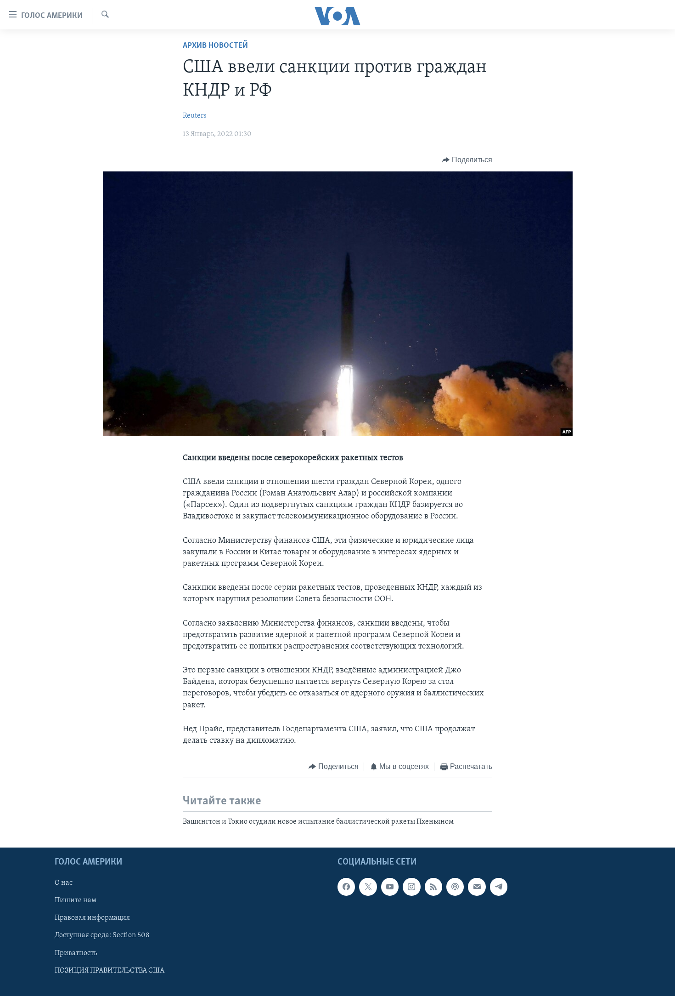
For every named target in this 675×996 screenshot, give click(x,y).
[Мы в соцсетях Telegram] (498, 886)
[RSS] (433, 886)
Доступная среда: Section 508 (102, 935)
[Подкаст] (455, 886)
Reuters (195, 116)
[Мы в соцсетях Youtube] (390, 886)
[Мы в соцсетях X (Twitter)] (368, 886)
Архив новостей (215, 46)
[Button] (467, 160)
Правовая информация (92, 918)
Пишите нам (75, 900)
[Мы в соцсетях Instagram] (411, 886)
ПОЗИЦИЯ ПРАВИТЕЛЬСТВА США (109, 970)
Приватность (76, 953)
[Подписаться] (476, 886)
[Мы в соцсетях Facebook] (346, 886)
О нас (64, 883)
